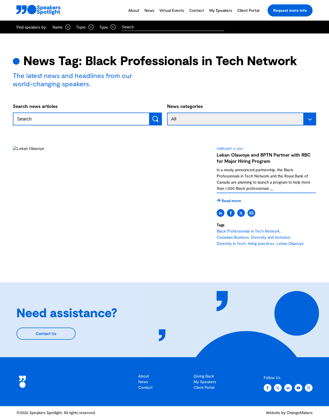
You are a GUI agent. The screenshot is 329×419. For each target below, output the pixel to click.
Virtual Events (171, 10)
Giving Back (204, 376)
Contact (196, 10)
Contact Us (46, 333)
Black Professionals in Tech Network (248, 231)
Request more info (290, 10)
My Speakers (220, 10)
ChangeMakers (300, 412)
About (133, 10)
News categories (185, 106)
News (149, 10)
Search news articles (35, 106)
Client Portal (248, 10)
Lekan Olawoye (290, 243)
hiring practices (261, 243)
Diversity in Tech (231, 243)
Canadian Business (233, 237)
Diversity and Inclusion (270, 237)
